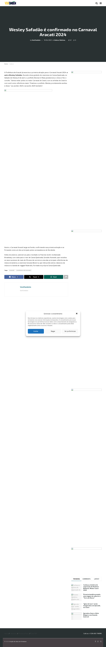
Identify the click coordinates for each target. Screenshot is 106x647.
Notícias (62, 40)
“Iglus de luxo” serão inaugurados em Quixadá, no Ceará (92, 605)
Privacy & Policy (24, 633)
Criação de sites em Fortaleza (17, 641)
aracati (12, 270)
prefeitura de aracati (24, 270)
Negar (53, 331)
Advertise (13, 633)
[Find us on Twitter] (101, 641)
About (6, 633)
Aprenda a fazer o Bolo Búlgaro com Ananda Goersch (91, 615)
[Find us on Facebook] (95, 641)
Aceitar (35, 331)
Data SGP (34, 633)
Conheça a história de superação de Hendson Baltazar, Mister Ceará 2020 (91, 587)
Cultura (56, 40)
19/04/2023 (48, 40)
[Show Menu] (101, 3)
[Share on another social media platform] (66, 277)
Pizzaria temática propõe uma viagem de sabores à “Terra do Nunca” (91, 596)
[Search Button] (97, 3)
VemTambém (36, 40)
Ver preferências (70, 331)
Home (6, 64)
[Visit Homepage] (10, 3)
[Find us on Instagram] (98, 641)
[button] (77, 314)
